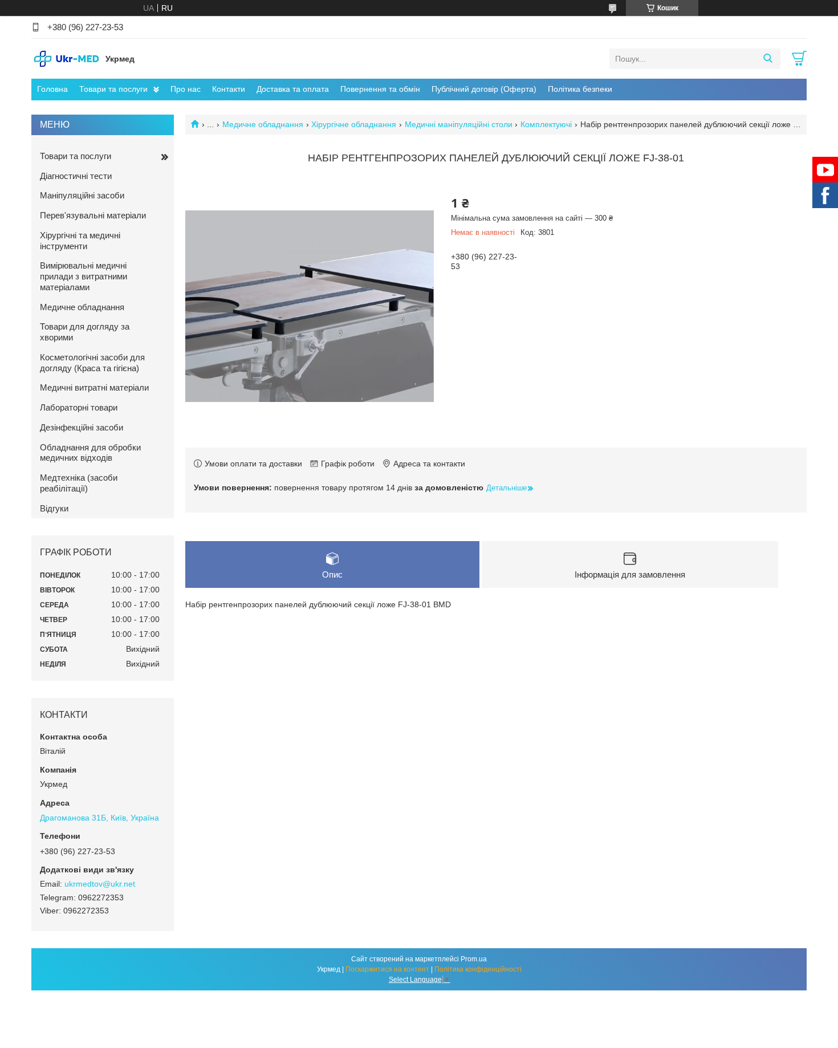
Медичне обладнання (262, 124)
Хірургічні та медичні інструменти (80, 240)
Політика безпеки (580, 89)
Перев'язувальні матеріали (93, 215)
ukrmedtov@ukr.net (99, 883)
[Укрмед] (65, 58)
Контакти (228, 89)
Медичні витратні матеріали (94, 387)
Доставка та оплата (293, 89)
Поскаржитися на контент (387, 969)
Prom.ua (474, 959)
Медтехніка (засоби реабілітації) (78, 483)
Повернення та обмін (380, 89)
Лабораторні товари (78, 407)
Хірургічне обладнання (353, 124)
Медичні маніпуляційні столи (458, 124)
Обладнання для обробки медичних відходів (90, 452)
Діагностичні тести (76, 176)
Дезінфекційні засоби (81, 427)
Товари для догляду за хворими (84, 332)
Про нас (185, 89)
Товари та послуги (113, 89)
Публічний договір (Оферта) (484, 89)
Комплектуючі (546, 124)
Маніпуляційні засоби (82, 195)
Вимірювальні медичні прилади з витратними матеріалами (83, 276)
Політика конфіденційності (478, 969)
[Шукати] (767, 58)
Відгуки (54, 508)
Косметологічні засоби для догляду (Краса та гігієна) (92, 362)
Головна (52, 89)
